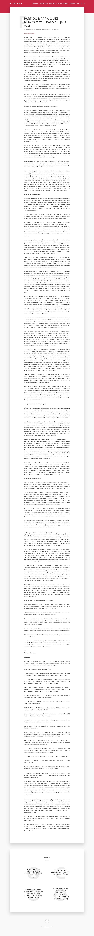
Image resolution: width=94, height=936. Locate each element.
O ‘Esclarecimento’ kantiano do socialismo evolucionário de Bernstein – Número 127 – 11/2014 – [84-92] (60, 894)
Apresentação (35, 3)
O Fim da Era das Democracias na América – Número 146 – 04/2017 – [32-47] (33, 872)
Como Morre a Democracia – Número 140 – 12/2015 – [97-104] (60, 872)
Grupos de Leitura (44, 3)
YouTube (47, 922)
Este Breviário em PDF (29, 33)
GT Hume (46, 926)
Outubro (48, 29)
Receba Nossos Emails (74, 3)
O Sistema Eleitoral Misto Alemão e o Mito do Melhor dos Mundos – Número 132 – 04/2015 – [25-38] (33, 894)
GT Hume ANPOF (16, 3)
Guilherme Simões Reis (30, 29)
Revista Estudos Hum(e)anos (62, 3)
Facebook (47, 920)
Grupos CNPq (52, 3)
